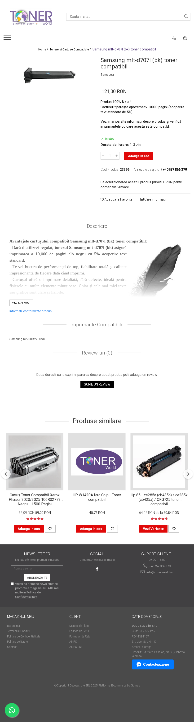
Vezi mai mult (21, 302)
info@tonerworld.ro (159, 572)
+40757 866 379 (160, 566)
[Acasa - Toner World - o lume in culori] (31, 16)
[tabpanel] (48, 75)
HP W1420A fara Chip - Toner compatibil (97, 497)
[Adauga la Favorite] (50, 529)
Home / (43, 49)
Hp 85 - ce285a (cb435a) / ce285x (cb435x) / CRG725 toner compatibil (159, 499)
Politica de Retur (79, 631)
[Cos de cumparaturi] (185, 38)
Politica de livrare (17, 641)
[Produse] (8, 39)
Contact (12, 647)
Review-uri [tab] (96, 353)
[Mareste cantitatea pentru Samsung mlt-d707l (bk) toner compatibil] (116, 156)
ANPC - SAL (76, 647)
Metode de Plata (79, 626)
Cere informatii (155, 199)
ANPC (73, 641)
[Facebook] (97, 569)
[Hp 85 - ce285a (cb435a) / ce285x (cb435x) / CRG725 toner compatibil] (159, 461)
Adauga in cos (138, 156)
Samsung (107, 74)
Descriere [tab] (97, 226)
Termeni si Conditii (18, 631)
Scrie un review (97, 384)
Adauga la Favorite (118, 199)
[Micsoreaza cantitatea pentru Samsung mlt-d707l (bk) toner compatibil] (103, 156)
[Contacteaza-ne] (173, 38)
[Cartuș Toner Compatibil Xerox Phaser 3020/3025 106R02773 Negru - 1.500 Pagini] (34, 461)
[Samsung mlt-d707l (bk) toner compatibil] (48, 75)
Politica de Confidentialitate (23, 636)
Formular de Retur (80, 636)
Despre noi (13, 626)
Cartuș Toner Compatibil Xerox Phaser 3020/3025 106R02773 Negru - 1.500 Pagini (35, 499)
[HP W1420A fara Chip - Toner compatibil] (97, 461)
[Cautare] (186, 17)
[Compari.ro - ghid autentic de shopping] (24, 703)
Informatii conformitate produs (30, 311)
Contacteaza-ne (156, 664)
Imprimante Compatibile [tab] (97, 324)
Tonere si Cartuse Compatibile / (71, 49)
